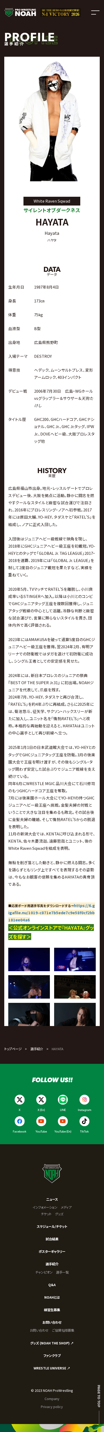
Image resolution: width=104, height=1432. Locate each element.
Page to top (99, 1396)
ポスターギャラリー (52, 1251)
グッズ (59, 1214)
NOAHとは (52, 1297)
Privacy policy (52, 1406)
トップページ (13, 1049)
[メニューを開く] (95, 12)
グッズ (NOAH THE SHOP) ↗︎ (52, 1343)
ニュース (52, 1199)
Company (52, 1398)
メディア (66, 1207)
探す (21, 936)
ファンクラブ (52, 1355)
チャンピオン (44, 1272)
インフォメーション (45, 1207)
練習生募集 (52, 1309)
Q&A (52, 1284)
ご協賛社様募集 (63, 1330)
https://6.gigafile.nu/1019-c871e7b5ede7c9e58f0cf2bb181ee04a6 (51, 912)
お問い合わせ (51, 1322)
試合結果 (52, 1239)
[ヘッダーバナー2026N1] (61, 12)
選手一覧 (62, 1272)
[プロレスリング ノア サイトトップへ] (20, 12)
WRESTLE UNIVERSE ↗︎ (52, 1368)
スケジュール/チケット (52, 1226)
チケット (46, 1214)
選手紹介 (36, 1049)
